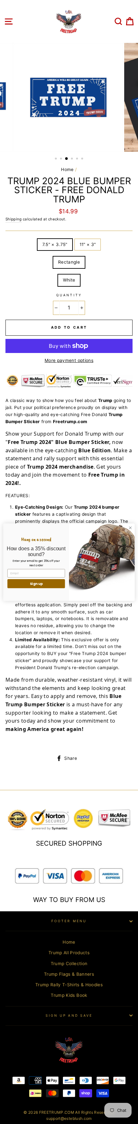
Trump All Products (69, 952)
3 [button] (66, 158)
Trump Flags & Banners (69, 974)
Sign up (36, 583)
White (69, 280)
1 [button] (56, 159)
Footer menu (69, 921)
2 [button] (61, 159)
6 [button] (82, 159)
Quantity (69, 295)
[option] (69, 97)
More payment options (69, 360)
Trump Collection (69, 963)
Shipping (13, 219)
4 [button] (72, 159)
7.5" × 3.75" (54, 244)
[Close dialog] (130, 527)
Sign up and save (69, 1015)
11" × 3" (88, 244)
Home (67, 169)
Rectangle (69, 262)
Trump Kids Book (69, 995)
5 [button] (77, 159)
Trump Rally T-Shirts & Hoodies (69, 984)
